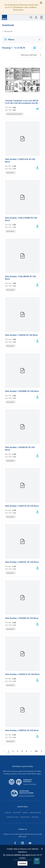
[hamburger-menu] (40, 17)
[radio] (34, 47)
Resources (8, 31)
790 (36, 751)
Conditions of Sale (12, 817)
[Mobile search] (31, 17)
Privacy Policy (25, 817)
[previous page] (3, 751)
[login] (36, 17)
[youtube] (30, 843)
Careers (25, 812)
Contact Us (7, 812)
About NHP (17, 812)
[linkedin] (22, 843)
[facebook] (15, 843)
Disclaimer (35, 817)
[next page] (41, 751)
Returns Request (35, 812)
